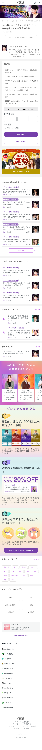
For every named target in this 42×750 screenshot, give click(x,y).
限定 (15, 567)
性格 (5, 580)
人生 (12, 571)
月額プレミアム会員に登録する (21, 550)
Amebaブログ (8, 668)
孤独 (5, 575)
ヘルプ (16, 722)
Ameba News (8, 698)
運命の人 (6, 567)
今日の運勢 (14, 575)
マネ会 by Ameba (9, 663)
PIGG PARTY (8, 683)
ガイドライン (17, 724)
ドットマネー (8, 659)
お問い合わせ (18, 728)
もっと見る (21, 250)
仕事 (24, 575)
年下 (12, 580)
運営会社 (27, 728)
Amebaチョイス (9, 649)
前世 (20, 571)
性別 (5, 124)
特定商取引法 (27, 724)
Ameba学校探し (9, 707)
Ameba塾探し (8, 654)
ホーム (4, 21)
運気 (27, 571)
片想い (24, 567)
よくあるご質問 (24, 722)
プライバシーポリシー (14, 726)
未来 (5, 571)
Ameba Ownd (8, 673)
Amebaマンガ (8, 688)
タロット (33, 567)
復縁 (35, 571)
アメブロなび (8, 702)
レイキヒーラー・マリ (16, 21)
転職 (31, 575)
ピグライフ (7, 693)
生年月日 (7, 114)
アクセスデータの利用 (29, 726)
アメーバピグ (8, 678)
